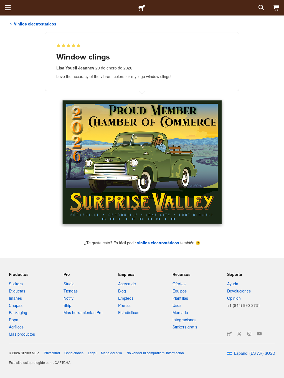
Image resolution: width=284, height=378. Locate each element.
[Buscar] (260, 7)
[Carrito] (276, 7)
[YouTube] (259, 333)
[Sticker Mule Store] (229, 333)
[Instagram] (249, 333)
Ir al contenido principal (4, 4)
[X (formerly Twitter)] (239, 333)
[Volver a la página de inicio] (142, 7)
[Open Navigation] (8, 7)
